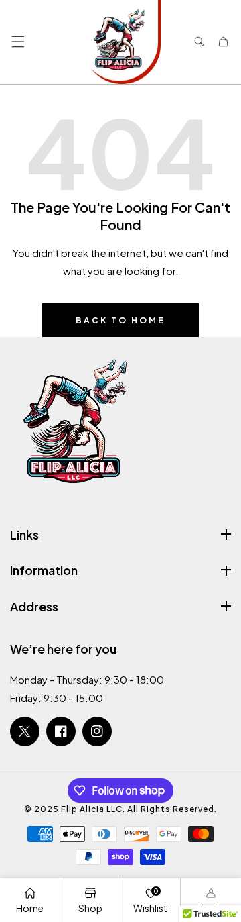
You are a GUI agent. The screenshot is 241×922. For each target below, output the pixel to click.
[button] (17, 42)
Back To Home (120, 320)
